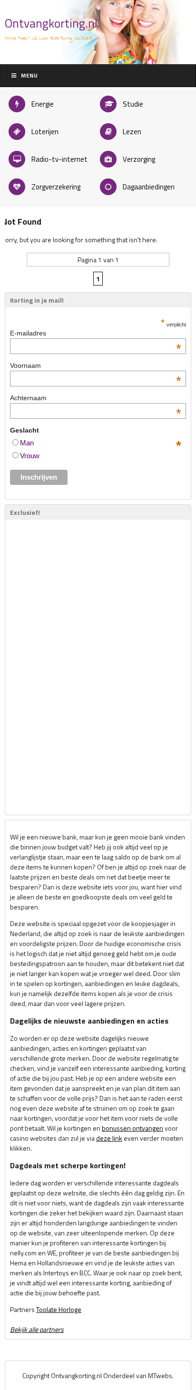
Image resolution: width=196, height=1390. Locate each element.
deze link (109, 1138)
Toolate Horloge (58, 1309)
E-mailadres (95, 333)
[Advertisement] (38, 667)
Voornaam (95, 365)
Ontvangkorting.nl (51, 23)
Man (27, 443)
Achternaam (95, 398)
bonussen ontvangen (132, 1128)
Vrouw (29, 456)
